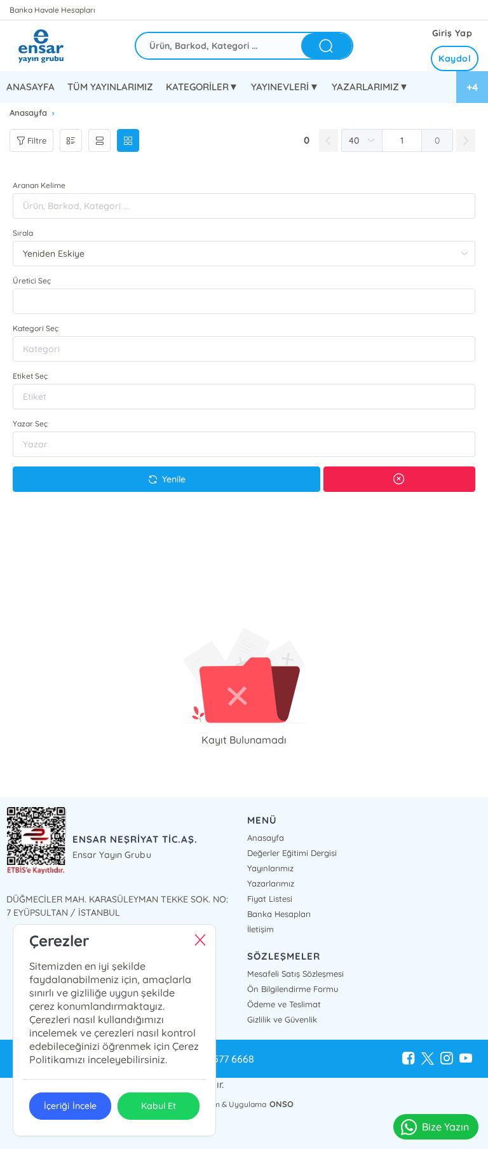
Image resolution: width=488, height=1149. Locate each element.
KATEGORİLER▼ (202, 87)
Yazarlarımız (270, 883)
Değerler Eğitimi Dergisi (292, 853)
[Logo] (50, 46)
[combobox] (244, 301)
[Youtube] (465, 1058)
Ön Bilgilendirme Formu (292, 989)
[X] (427, 1058)
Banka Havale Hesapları (52, 10)
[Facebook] (408, 1058)
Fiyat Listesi (269, 899)
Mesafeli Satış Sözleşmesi (295, 974)
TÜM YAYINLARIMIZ (110, 87)
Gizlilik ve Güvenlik (282, 1019)
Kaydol (454, 58)
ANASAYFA (30, 87)
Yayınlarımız (270, 868)
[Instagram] (446, 1058)
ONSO (281, 1104)
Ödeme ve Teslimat (284, 1004)
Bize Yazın (445, 1126)
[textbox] (244, 301)
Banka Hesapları (279, 914)
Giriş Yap (452, 33)
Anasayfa (265, 838)
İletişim (260, 929)
